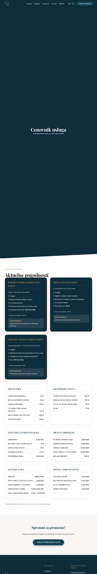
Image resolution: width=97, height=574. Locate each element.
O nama (54, 4)
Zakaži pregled (85, 4)
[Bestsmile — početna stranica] (14, 3)
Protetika (47, 571)
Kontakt (61, 4)
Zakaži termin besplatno (48, 542)
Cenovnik (46, 4)
